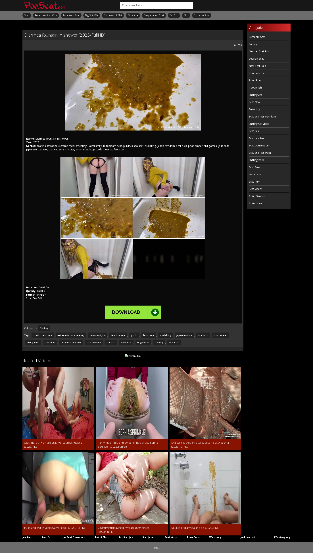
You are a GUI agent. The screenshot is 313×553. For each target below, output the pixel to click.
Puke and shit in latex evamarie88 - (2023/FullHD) (54, 527)
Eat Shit (174, 15)
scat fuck (203, 335)
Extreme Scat (202, 15)
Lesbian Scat (256, 58)
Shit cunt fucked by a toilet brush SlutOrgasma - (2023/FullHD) (200, 444)
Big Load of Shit (113, 15)
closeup (159, 342)
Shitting (44, 328)
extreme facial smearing (70, 335)
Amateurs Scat (71, 15)
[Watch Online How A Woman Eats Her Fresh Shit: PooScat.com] (44, 5)
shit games (33, 342)
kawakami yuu (98, 335)
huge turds (143, 342)
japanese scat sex (71, 342)
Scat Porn (254, 181)
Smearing (254, 109)
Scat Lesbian (256, 138)
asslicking (165, 335)
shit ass (111, 342)
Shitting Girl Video (259, 123)
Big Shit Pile (91, 15)
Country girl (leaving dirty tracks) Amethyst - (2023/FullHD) (124, 529)
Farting (253, 44)
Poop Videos (256, 73)
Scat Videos (255, 189)
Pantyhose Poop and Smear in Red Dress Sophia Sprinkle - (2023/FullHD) (128, 444)
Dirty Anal (133, 15)
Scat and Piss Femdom (262, 116)
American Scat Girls (46, 15)
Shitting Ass (255, 94)
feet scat (174, 342)
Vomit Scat (255, 174)
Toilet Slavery (257, 196)
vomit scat (126, 342)
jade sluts (50, 342)
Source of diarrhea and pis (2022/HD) (194, 527)
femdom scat (118, 335)
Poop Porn (255, 80)
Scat (26, 15)
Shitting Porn (256, 160)
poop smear (220, 335)
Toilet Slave (255, 203)
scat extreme (94, 342)
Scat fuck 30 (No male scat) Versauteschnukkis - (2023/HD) (54, 444)
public (134, 335)
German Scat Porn (259, 51)
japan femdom (184, 335)
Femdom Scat (257, 37)
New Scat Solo (257, 66)
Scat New (254, 102)
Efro (186, 15)
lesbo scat (149, 335)
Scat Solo (254, 167)
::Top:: (156, 547)
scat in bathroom (42, 335)
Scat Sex (254, 131)
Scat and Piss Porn (260, 152)
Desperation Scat (154, 15)
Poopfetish (255, 87)
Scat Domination (259, 145)
